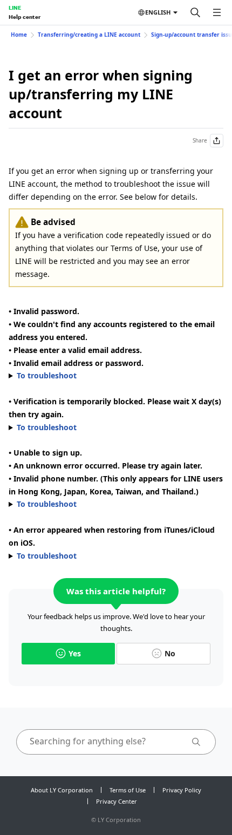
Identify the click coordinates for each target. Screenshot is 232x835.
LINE (15, 7)
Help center (24, 17)
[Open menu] (217, 12)
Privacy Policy (181, 790)
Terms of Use (128, 790)
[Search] (195, 12)
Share (200, 140)
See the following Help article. (105, 556)
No (170, 653)
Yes (75, 653)
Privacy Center (116, 801)
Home (19, 34)
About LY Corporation (62, 790)
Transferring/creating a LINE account (89, 34)
